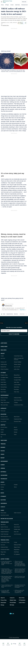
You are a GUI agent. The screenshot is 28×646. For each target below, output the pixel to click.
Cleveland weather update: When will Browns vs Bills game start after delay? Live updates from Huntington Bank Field (6, 571)
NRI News (3, 554)
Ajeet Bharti (3, 524)
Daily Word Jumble (5, 515)
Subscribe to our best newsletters (14, 327)
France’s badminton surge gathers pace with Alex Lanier (7, 586)
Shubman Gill (3, 362)
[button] (1, 2)
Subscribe (24, 1)
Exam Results (3, 421)
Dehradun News (17, 377)
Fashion (2, 429)
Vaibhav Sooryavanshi (5, 529)
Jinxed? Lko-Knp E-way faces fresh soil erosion (20, 577)
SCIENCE (3, 464)
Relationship (3, 434)
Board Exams (17, 416)
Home (2, 4)
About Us (3, 597)
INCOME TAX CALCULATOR (7, 518)
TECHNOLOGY (4, 478)
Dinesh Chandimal (4, 369)
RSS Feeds (12, 605)
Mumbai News (4, 387)
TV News (16, 402)
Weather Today (13, 600)
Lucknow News (17, 384)
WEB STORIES (4, 440)
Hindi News (16, 552)
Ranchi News (3, 391)
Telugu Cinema (17, 547)
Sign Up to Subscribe (14, 334)
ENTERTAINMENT (5, 395)
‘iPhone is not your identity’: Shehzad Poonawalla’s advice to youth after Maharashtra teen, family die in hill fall (20, 563)
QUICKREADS (4, 503)
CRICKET (3, 353)
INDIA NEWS (3, 350)
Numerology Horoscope (6, 536)
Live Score (3, 358)
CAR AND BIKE (4, 475)
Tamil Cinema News (18, 400)
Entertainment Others (18, 404)
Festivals (16, 429)
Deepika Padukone (4, 531)
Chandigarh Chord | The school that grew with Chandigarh (20, 586)
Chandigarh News (4, 377)
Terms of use (21, 597)
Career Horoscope (4, 534)
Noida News (16, 387)
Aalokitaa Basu (5, 25)
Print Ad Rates (13, 602)
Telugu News (3, 552)
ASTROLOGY (3, 408)
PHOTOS (3, 450)
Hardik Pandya (4, 364)
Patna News (3, 389)
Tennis (15, 487)
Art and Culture (4, 427)
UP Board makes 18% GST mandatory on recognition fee (19, 591)
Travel (15, 434)
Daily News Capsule (5, 330)
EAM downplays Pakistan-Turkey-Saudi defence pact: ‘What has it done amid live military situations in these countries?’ (7, 579)
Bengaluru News (4, 375)
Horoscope (3, 410)
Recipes (15, 432)
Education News (17, 421)
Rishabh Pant (3, 366)
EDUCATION (3, 414)
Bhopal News (17, 375)
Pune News (16, 389)
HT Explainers (17, 554)
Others (2, 489)
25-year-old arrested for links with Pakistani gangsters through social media (6, 563)
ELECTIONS (3, 499)
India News (17, 4)
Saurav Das (16, 524)
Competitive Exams (5, 419)
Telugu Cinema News (5, 402)
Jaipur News (16, 382)
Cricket (11, 4)
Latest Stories (5, 559)
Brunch (15, 427)
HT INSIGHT (3, 496)
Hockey (2, 487)
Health (2, 432)
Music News (3, 400)
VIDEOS (2, 454)
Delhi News (3, 379)
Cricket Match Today (5, 542)
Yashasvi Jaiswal (17, 364)
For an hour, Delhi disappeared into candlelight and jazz (5, 591)
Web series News (4, 404)
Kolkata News (3, 384)
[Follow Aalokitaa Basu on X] (10, 25)
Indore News (3, 382)
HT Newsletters (22, 600)
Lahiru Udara (16, 369)
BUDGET (2, 457)
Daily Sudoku (3, 512)
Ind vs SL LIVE (17, 366)
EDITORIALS (3, 471)
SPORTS (2, 482)
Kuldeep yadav (17, 529)
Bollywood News (4, 397)
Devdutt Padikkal (17, 362)
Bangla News (16, 549)
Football (15, 484)
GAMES (2, 510)
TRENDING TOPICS (5, 540)
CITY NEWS (3, 372)
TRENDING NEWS (5, 522)
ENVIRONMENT (4, 461)
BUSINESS (3, 447)
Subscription (3, 602)
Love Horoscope (17, 534)
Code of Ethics (22, 602)
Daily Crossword (17, 512)
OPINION (3, 468)
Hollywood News (17, 397)
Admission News (4, 416)
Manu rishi (16, 531)
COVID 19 (3, 506)
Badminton (3, 484)
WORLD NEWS (4, 346)
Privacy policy (4, 600)
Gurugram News (17, 379)
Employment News (18, 419)
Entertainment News (5, 549)
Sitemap (2, 605)
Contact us (12, 597)
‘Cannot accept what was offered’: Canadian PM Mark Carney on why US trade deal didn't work (20, 570)
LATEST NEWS (4, 343)
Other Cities (16, 391)
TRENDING (3, 443)
